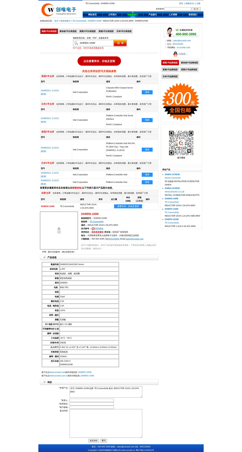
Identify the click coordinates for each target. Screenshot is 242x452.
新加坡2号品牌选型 (189, 62)
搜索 (147, 92)
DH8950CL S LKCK (50, 90)
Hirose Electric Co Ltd (174, 192)
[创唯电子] (59, 16)
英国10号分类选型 (88, 31)
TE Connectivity (79, 21)
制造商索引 (132, 14)
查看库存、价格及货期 (128, 206)
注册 (198, 3)
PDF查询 (99, 228)
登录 (181, 3)
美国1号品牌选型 (170, 62)
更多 (43, 94)
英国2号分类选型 (106, 31)
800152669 (114, 239)
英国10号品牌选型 (189, 69)
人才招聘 (173, 14)
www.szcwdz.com (57, 372)
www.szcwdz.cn (128, 450)
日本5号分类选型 (124, 31)
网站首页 (92, 14)
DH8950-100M (94, 21)
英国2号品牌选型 (170, 69)
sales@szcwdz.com (134, 239)
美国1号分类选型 (49, 31)
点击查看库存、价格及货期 (99, 60)
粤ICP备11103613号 (145, 450)
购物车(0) (190, 3)
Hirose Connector (173, 178)
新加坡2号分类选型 (68, 31)
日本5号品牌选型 (170, 76)
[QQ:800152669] (181, 57)
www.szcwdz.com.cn (59, 376)
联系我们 (193, 14)
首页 (56, 21)
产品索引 (152, 14)
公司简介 (112, 14)
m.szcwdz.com (183, 47)
